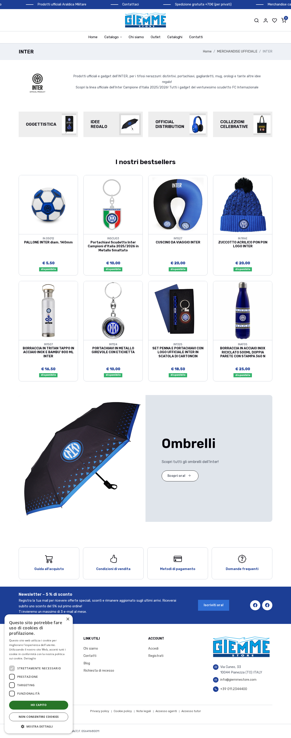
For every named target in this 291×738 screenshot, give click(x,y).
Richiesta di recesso (98, 671)
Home (93, 37)
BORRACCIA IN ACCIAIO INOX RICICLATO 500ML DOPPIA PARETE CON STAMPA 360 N (242, 352)
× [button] (67, 619)
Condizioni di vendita (113, 569)
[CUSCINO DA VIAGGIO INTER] (177, 204)
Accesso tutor (191, 711)
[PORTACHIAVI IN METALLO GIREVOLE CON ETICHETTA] (113, 310)
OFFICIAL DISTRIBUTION (170, 124)
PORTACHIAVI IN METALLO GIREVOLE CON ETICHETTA (113, 350)
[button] (256, 20)
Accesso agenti (166, 711)
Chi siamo (136, 37)
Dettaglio (30, 658)
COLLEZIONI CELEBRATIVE (234, 124)
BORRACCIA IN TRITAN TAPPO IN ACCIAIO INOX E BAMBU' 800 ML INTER (48, 352)
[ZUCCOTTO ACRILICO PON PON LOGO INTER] (242, 204)
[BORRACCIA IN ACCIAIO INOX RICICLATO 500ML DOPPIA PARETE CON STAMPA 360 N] (242, 310)
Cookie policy (123, 711)
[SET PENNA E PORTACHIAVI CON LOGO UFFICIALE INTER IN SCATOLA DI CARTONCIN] (177, 310)
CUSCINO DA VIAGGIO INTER (178, 242)
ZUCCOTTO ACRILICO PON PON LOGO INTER (242, 244)
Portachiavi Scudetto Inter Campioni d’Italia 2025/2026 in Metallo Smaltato (113, 246)
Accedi (153, 648)
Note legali (143, 711)
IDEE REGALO (99, 124)
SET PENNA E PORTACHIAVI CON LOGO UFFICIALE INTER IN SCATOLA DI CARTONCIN (177, 352)
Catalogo (111, 37)
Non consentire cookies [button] (39, 717)
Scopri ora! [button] (176, 476)
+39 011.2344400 (233, 689)
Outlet (156, 37)
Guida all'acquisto (49, 569)
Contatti (196, 37)
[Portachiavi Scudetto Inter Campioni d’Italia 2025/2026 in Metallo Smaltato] (113, 204)
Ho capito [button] (39, 705)
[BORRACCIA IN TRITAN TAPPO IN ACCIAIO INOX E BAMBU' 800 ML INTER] (48, 310)
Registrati (155, 656)
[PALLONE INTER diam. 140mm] (48, 204)
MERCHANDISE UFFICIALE (237, 51)
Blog (86, 663)
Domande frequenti (242, 569)
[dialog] (39, 673)
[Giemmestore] (145, 20)
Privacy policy (99, 711)
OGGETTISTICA (41, 124)
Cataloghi (174, 37)
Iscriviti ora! (213, 605)
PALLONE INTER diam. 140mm (48, 242)
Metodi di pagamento (177, 569)
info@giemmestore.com (238, 680)
